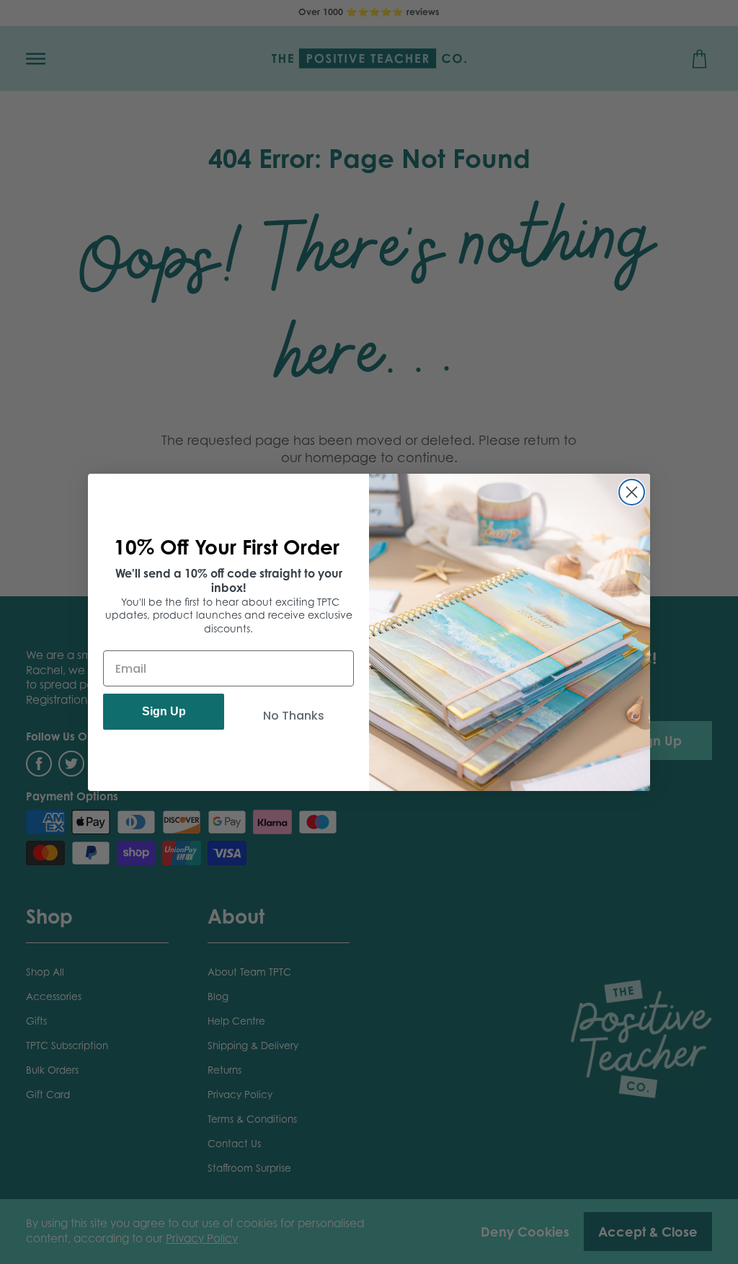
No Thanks (293, 715)
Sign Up (164, 711)
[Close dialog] (631, 492)
